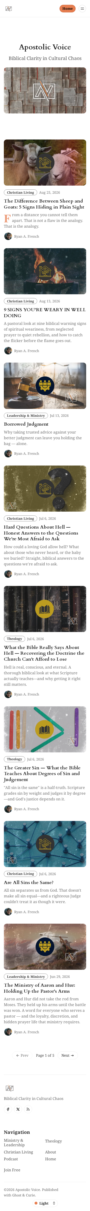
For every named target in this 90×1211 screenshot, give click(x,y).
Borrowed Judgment (26, 424)
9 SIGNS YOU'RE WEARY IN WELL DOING (45, 312)
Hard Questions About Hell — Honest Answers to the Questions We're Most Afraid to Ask (41, 533)
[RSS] (28, 1109)
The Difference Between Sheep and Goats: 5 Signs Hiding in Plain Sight (44, 204)
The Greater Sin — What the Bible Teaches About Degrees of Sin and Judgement (42, 774)
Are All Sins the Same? (29, 882)
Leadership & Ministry (26, 415)
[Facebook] (8, 1109)
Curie (30, 1195)
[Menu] (82, 8)
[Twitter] (18, 1109)
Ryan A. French (26, 236)
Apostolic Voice (27, 1189)
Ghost (16, 1195)
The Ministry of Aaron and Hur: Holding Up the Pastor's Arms (39, 988)
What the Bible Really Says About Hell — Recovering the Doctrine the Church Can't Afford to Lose (44, 653)
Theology (14, 638)
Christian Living (20, 192)
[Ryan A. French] (8, 236)
